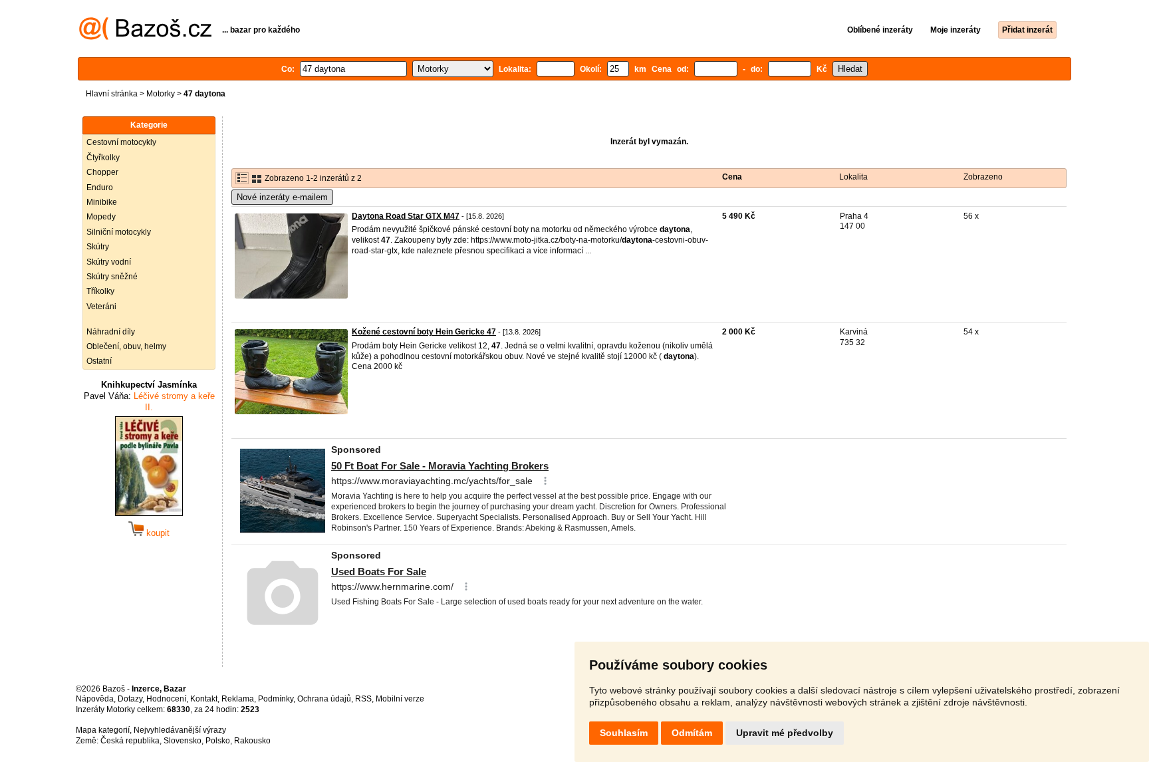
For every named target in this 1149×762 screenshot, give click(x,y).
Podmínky (275, 698)
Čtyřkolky (103, 157)
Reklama (237, 698)
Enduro (99, 187)
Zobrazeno (983, 177)
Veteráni (101, 306)
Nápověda (95, 698)
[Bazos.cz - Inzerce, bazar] (145, 37)
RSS (363, 698)
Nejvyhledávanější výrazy (180, 730)
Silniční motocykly (118, 232)
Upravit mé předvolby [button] (784, 732)
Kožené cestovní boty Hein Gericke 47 (424, 331)
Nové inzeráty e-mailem (282, 197)
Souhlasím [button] (624, 732)
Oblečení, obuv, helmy (126, 346)
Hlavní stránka (112, 93)
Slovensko (182, 740)
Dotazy (130, 698)
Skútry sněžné (112, 276)
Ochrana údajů (324, 698)
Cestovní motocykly (121, 142)
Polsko (217, 740)
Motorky (160, 93)
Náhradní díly (110, 331)
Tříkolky (100, 291)
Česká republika (130, 740)
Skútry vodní (108, 262)
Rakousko (252, 740)
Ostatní (99, 361)
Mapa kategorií (103, 730)
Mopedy (101, 216)
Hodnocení (166, 698)
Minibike (101, 202)
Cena (732, 177)
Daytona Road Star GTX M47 (405, 216)
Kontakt (203, 698)
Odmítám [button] (692, 732)
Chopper (102, 172)
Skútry (97, 246)
